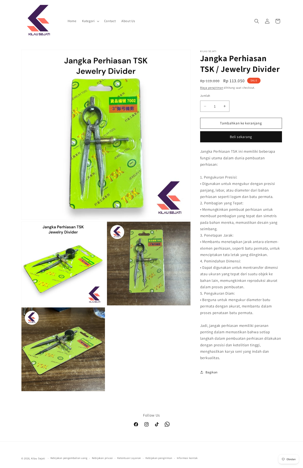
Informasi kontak (187, 458)
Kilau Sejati (38, 458)
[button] (90, 21)
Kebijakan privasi (102, 458)
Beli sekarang (241, 136)
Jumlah (205, 96)
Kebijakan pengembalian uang (68, 458)
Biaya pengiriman (211, 87)
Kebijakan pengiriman (159, 458)
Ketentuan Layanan (129, 458)
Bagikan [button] (212, 372)
